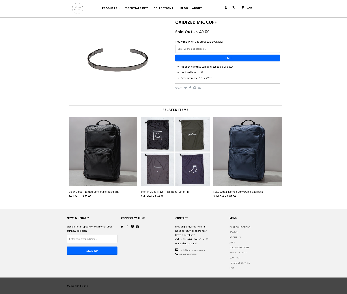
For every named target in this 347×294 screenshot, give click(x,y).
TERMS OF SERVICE (240, 262)
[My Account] (226, 8)
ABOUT (197, 8)
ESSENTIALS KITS (137, 8)
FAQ (232, 267)
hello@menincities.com (192, 250)
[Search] (233, 8)
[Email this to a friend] (199, 87)
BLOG (184, 8)
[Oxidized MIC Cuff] (119, 52)
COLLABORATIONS (239, 247)
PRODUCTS (111, 8)
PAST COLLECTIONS (240, 227)
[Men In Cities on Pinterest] (132, 226)
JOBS (232, 242)
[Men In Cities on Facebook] (127, 226)
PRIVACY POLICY (238, 252)
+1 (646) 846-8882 (188, 254)
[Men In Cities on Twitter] (122, 226)
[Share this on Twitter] (185, 87)
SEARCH (234, 232)
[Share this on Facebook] (190, 87)
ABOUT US (235, 237)
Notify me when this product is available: (199, 41)
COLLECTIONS (165, 8)
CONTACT (235, 257)
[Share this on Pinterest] (194, 87)
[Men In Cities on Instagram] (137, 226)
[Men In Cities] (92, 9)
